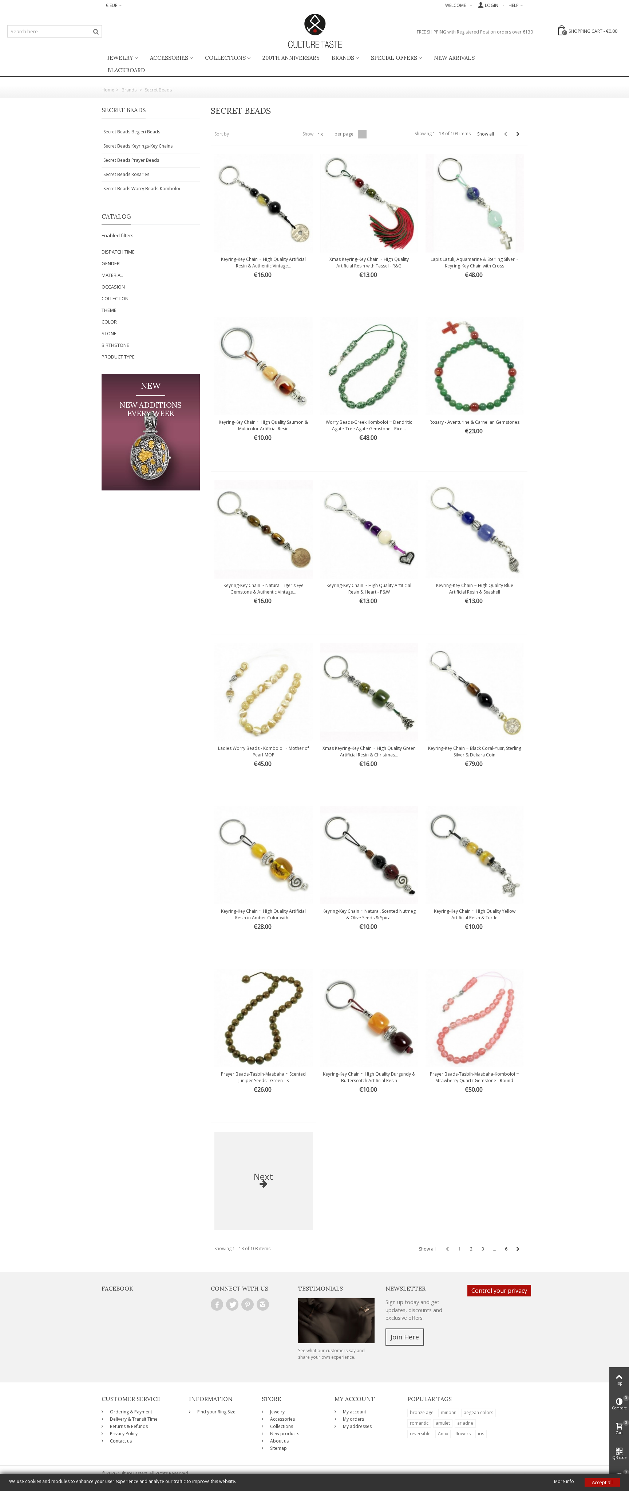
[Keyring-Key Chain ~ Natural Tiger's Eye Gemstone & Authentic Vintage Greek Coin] (263, 529)
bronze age (422, 1412)
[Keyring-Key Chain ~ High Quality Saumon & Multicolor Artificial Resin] (263, 366)
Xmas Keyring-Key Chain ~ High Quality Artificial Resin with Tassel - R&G (369, 262)
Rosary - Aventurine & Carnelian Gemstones (474, 422)
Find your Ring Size (216, 1412)
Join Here (405, 1336)
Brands (343, 57)
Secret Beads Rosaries (126, 174)
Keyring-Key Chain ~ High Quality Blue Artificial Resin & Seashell (474, 588)
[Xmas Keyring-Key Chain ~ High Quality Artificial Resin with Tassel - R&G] (369, 203)
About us (279, 1441)
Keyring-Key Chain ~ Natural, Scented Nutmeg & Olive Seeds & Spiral (369, 914)
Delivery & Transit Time (133, 1419)
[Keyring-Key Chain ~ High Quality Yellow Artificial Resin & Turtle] (475, 855)
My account (354, 1412)
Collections (225, 57)
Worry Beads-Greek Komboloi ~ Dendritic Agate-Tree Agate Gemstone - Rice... (369, 425)
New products (284, 1434)
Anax (443, 1434)
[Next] (518, 134)
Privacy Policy (123, 1434)
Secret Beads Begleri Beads (131, 132)
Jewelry (120, 57)
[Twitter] (232, 1304)
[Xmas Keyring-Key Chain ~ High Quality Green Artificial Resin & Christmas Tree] (369, 692)
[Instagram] (263, 1304)
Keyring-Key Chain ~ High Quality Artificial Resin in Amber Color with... (263, 914)
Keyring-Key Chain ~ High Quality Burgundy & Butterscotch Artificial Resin (369, 1077)
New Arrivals (454, 57)
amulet (443, 1423)
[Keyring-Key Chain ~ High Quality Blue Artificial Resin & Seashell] (475, 529)
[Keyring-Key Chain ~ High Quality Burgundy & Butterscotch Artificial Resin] (369, 1018)
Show (307, 134)
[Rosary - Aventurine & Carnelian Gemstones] (475, 366)
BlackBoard (126, 70)
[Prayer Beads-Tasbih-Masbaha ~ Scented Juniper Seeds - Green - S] (263, 1018)
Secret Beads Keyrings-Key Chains (138, 146)
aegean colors (478, 1412)
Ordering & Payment (130, 1412)
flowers (463, 1434)
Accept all (602, 1482)
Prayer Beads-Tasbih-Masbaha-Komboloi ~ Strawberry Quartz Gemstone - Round (474, 1077)
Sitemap (278, 1448)
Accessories (169, 57)
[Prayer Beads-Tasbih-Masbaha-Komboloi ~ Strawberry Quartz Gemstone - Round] (475, 1018)
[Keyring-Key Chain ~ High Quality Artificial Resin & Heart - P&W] (369, 529)
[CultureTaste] (314, 31)
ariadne (465, 1423)
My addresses (357, 1426)
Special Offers (394, 57)
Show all (485, 134)
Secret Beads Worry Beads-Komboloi (141, 188)
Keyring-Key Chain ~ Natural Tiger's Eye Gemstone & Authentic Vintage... (263, 588)
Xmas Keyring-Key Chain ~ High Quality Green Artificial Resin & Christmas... (369, 751)
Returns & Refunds (128, 1426)
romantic (419, 1423)
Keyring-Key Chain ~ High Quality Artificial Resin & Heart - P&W (369, 588)
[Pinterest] (247, 1304)
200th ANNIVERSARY (291, 57)
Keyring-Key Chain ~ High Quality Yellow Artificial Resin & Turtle (474, 914)
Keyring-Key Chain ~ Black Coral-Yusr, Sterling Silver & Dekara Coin (474, 751)
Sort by (221, 134)
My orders (353, 1419)
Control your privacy (499, 1291)
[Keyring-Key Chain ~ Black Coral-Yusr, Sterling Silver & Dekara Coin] (475, 692)
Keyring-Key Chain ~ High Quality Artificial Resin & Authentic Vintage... (263, 262)
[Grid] (362, 134)
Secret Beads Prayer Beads (131, 160)
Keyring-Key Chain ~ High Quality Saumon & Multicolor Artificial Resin (263, 425)
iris (481, 1434)
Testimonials (320, 1288)
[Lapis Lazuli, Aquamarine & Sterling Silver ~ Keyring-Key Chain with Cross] (475, 203)
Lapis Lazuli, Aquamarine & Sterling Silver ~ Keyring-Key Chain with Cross (475, 262)
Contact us (120, 1441)
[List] (371, 134)
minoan (448, 1412)
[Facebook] (217, 1304)
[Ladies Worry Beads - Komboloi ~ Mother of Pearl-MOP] (263, 692)
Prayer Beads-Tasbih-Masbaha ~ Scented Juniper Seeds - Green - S (263, 1077)
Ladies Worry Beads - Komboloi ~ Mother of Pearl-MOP (263, 751)
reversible (420, 1434)
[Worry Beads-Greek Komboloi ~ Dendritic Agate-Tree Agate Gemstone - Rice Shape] (369, 366)
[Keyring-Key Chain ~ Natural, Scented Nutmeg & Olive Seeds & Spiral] (369, 855)
